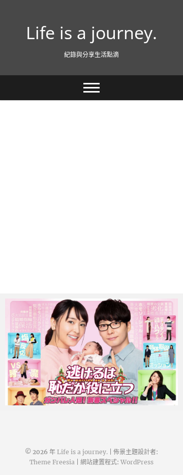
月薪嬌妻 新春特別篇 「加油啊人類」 (78, 400)
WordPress (137, 462)
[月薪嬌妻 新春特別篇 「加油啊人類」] (91, 352)
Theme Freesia (52, 462)
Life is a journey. (91, 32)
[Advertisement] (91, 196)
